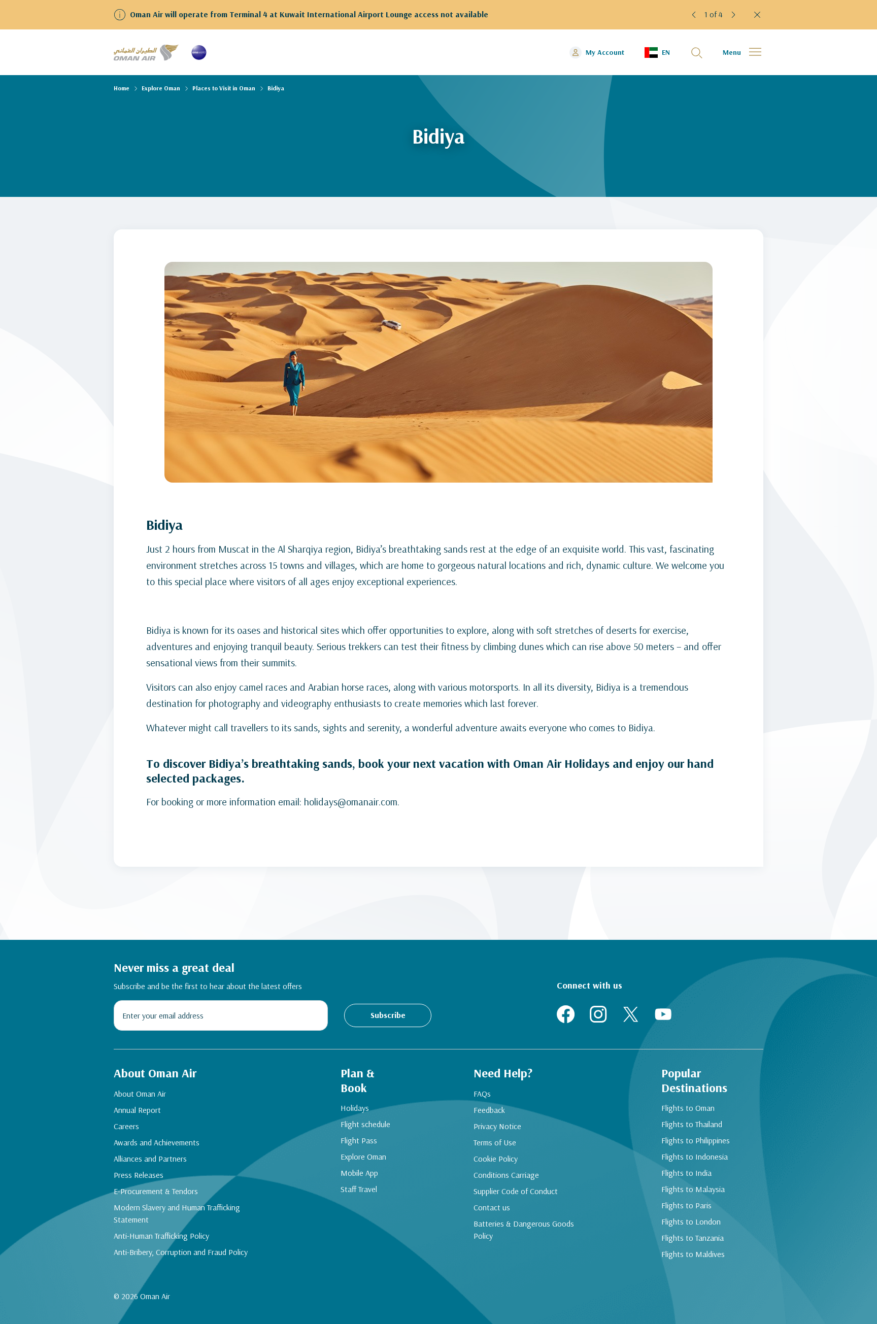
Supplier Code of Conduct (516, 1191)
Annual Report (137, 1110)
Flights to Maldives (693, 1254)
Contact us (492, 1207)
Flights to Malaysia (693, 1189)
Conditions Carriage (506, 1175)
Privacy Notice (497, 1126)
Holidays (355, 1108)
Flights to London (691, 1221)
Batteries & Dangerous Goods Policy (524, 1229)
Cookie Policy (496, 1158)
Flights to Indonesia (694, 1156)
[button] (694, 15)
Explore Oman (161, 88)
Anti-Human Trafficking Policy (161, 1236)
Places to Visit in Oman (223, 88)
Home (121, 88)
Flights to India (686, 1173)
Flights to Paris (686, 1205)
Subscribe (388, 1015)
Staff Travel (359, 1189)
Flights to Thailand (691, 1124)
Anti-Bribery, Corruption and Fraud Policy (181, 1252)
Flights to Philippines (695, 1140)
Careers (126, 1126)
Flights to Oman (688, 1108)
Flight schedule (365, 1124)
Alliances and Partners (150, 1158)
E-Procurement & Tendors (156, 1191)
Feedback (489, 1110)
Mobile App (359, 1173)
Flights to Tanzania (692, 1238)
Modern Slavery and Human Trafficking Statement (177, 1213)
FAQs (482, 1094)
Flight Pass (359, 1140)
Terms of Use (495, 1142)
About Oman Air (140, 1094)
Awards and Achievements (156, 1142)
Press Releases (138, 1175)
